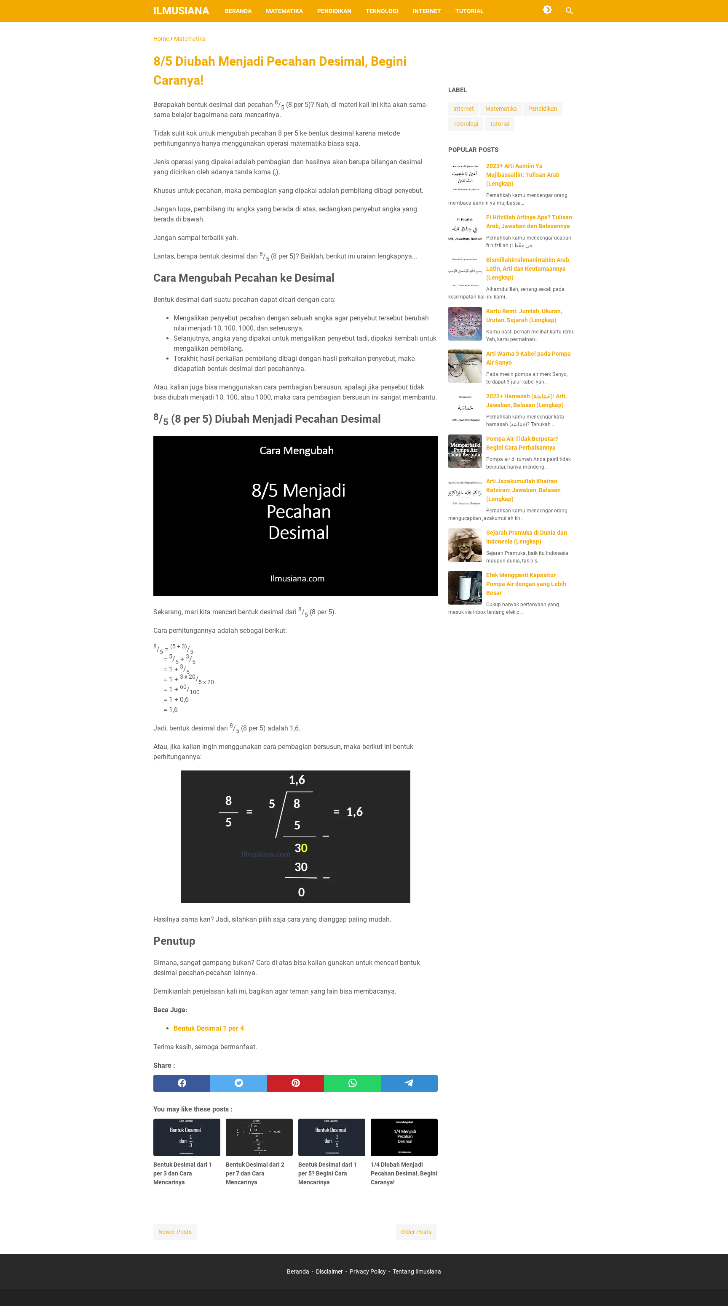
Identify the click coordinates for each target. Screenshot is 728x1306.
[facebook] (181, 1083)
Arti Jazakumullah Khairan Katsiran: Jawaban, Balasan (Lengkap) (523, 490)
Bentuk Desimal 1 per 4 (209, 1028)
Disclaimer (329, 1271)
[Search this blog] (570, 11)
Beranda (238, 11)
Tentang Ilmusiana (417, 1271)
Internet (427, 11)
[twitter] (238, 1083)
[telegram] (409, 1083)
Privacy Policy (368, 1271)
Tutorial (469, 11)
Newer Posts (175, 1232)
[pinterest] (295, 1083)
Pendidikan (334, 11)
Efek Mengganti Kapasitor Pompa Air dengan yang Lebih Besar (526, 584)
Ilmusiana (181, 11)
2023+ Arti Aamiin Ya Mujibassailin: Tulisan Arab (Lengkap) (522, 175)
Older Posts (416, 1232)
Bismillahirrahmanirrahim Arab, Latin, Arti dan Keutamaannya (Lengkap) (528, 268)
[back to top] (711, 1287)
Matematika (284, 11)
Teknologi (382, 11)
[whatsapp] (352, 1083)
